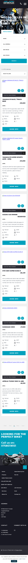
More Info (14, 129)
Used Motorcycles (19, 471)
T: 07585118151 (4, 530)
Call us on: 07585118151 (8, 444)
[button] (25, 467)
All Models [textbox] (6, 44)
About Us (4, 494)
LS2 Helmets (17, 487)
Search (14, 60)
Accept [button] (14, 561)
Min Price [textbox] (6, 49)
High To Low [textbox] (7, 73)
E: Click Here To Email (6, 534)
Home (3, 471)
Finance (4, 474)
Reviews (4, 491)
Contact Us (17, 494)
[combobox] (14, 38)
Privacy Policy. (18, 550)
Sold (15, 491)
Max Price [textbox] (6, 55)
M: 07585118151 (4, 532)
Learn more (22, 559)
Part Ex (16, 474)
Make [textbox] (4, 38)
